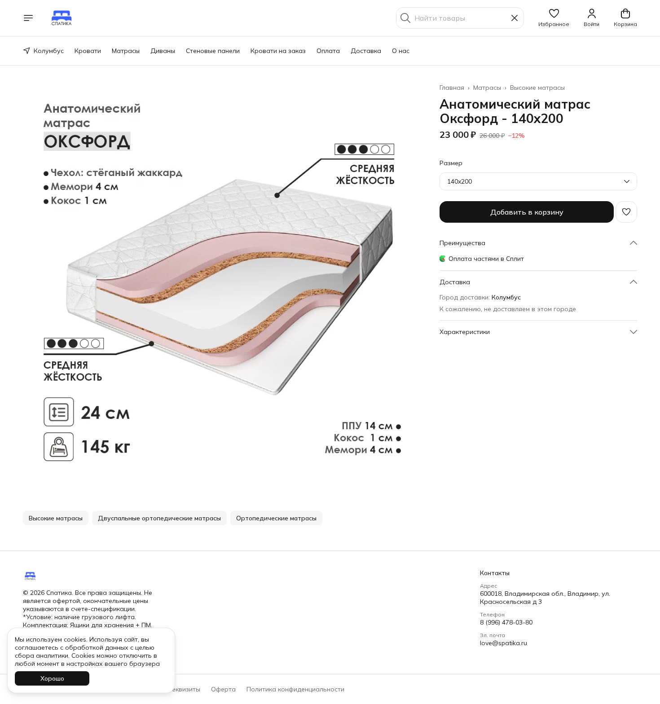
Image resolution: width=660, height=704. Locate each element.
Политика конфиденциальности (295, 689)
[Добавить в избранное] (626, 212)
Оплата (328, 51)
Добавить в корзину (526, 211)
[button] (553, 18)
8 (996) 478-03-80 (506, 622)
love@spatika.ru (503, 643)
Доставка (366, 51)
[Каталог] (28, 18)
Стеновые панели (213, 51)
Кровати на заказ (278, 51)
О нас (400, 51)
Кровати (88, 51)
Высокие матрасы (537, 88)
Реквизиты (184, 689)
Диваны (162, 51)
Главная (452, 88)
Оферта (223, 689)
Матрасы (126, 51)
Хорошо (52, 678)
